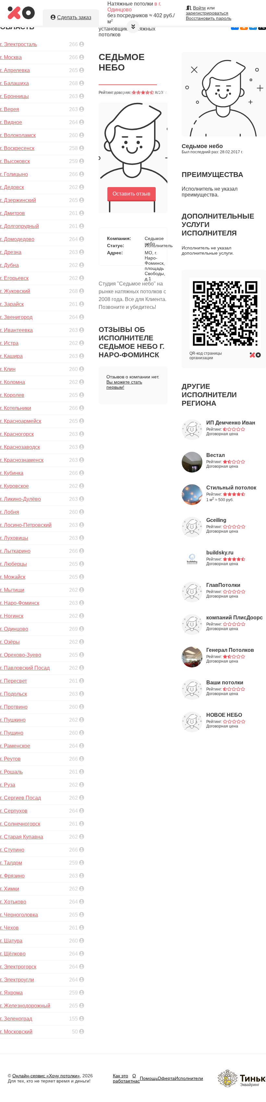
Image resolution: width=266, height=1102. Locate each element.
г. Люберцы (13, 564)
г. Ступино (12, 850)
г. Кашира (11, 356)
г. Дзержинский (18, 200)
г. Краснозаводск (20, 447)
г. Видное (11, 122)
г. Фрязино (12, 876)
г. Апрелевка (15, 70)
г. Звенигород (16, 317)
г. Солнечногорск (20, 824)
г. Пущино (11, 733)
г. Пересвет (13, 681)
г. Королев (12, 395)
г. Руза (7, 785)
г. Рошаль (11, 772)
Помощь (149, 1078)
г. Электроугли (17, 979)
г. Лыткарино (15, 551)
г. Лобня (9, 512)
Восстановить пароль (208, 18)
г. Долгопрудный (19, 226)
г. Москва (11, 57)
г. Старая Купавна (21, 837)
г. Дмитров (12, 213)
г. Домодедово (17, 239)
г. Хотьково (13, 902)
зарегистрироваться (207, 13)
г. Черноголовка (19, 915)
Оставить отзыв (132, 193)
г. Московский (16, 1031)
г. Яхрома (11, 992)
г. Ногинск (11, 616)
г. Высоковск (15, 161)
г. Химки (9, 889)
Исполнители (189, 1078)
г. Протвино (14, 707)
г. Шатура (11, 941)
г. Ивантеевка (16, 330)
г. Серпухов (14, 811)
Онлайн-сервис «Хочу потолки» (46, 1075)
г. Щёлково (13, 953)
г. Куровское (14, 486)
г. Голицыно (14, 174)
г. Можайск (12, 577)
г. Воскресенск (17, 148)
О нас (136, 1078)
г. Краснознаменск (21, 460)
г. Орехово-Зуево (20, 655)
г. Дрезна (10, 252)
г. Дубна (9, 265)
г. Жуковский (15, 291)
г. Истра (9, 343)
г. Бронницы (14, 96)
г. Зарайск (12, 304)
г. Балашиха (14, 83)
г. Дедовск (12, 187)
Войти (199, 7)
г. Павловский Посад (25, 668)
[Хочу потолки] (21, 17)
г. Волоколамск (18, 135)
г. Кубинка (11, 473)
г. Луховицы (14, 538)
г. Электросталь (18, 44)
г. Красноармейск (20, 421)
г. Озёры (10, 642)
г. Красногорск (17, 434)
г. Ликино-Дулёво (20, 499)
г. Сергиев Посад (20, 798)
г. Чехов (9, 928)
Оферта (166, 1078)
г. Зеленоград (16, 1018)
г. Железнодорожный (25, 1005)
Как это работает (122, 1078)
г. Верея (9, 109)
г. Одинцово (14, 629)
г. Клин (8, 369)
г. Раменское (15, 746)
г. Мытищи (12, 590)
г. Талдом (11, 863)
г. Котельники (15, 408)
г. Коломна (12, 382)
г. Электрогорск (18, 966)
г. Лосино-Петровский (26, 525)
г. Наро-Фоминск (19, 603)
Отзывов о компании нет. (132, 382)
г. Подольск (13, 694)
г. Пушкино (13, 720)
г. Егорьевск (14, 278)
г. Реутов (10, 759)
